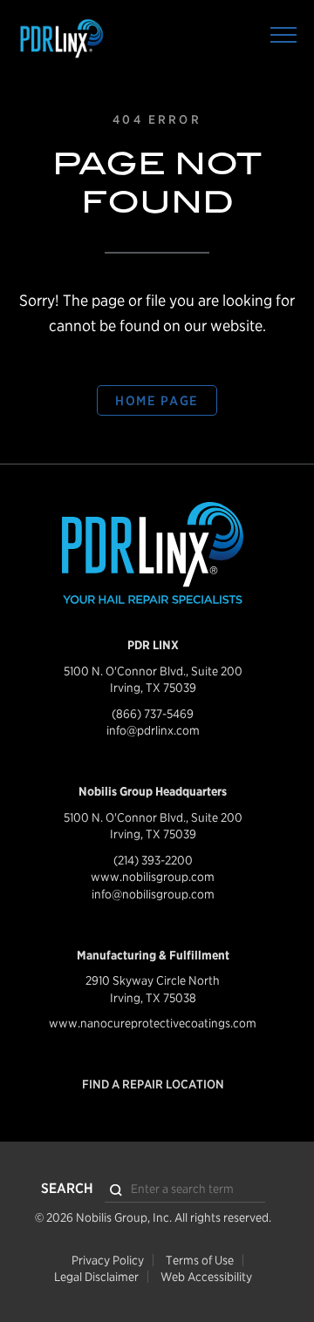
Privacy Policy (108, 1260)
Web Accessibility (206, 1277)
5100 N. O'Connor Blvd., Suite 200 (153, 671)
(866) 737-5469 (153, 714)
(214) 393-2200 (153, 860)
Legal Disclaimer (96, 1277)
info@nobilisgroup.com (153, 894)
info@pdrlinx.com (153, 730)
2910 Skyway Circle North (152, 980)
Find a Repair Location (153, 1084)
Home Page (157, 401)
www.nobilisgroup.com (153, 877)
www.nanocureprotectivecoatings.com (152, 1023)
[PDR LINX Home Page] (100, 39)
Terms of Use (200, 1260)
